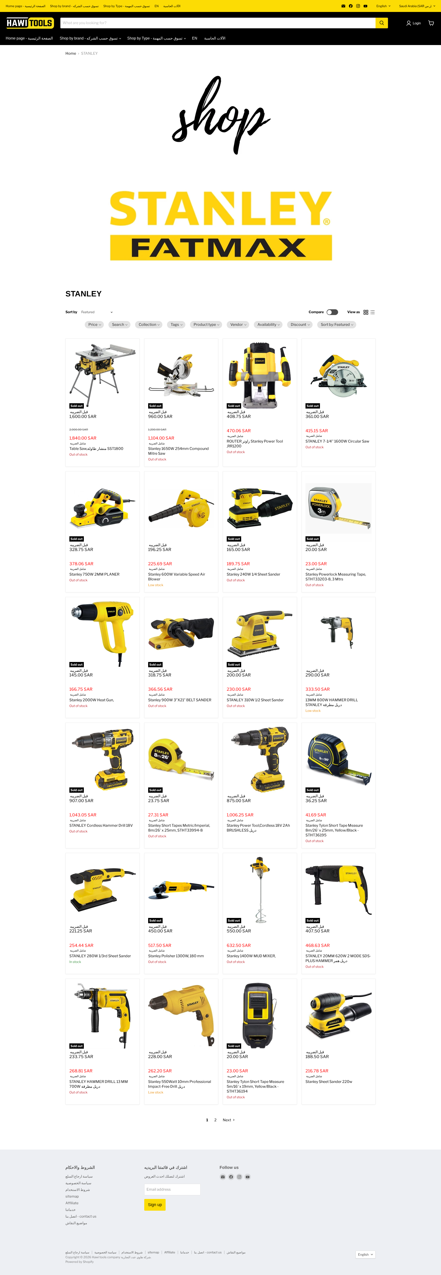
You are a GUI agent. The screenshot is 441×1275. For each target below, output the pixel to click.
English (381, 6)
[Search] (382, 23)
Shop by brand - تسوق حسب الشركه (74, 6)
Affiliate (72, 1203)
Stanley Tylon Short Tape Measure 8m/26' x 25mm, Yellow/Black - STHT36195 (334, 830)
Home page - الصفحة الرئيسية (25, 6)
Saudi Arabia (415, 6)
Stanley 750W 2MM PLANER (94, 574)
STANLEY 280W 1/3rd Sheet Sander (100, 956)
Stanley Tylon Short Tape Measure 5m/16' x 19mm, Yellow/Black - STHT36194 (255, 1086)
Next (227, 1120)
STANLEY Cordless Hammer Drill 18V (101, 825)
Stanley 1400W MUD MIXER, (251, 956)
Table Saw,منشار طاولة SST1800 (96, 448)
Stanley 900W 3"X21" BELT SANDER (179, 700)
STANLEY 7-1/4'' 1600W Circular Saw (337, 441)
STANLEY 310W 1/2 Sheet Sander (255, 700)
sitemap (72, 1196)
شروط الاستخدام (77, 1190)
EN (157, 6)
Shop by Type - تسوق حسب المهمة (126, 6)
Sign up (155, 1204)
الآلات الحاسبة (172, 6)
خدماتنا (70, 1210)
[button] (94, 324)
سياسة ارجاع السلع (79, 1176)
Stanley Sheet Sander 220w (328, 1081)
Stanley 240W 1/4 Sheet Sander (253, 574)
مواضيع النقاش (76, 1223)
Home (70, 53)
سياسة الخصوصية (78, 1183)
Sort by (71, 312)
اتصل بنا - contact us (80, 1216)
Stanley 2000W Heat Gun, (91, 700)
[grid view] (366, 312)
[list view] (372, 312)
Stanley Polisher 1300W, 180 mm (176, 956)
